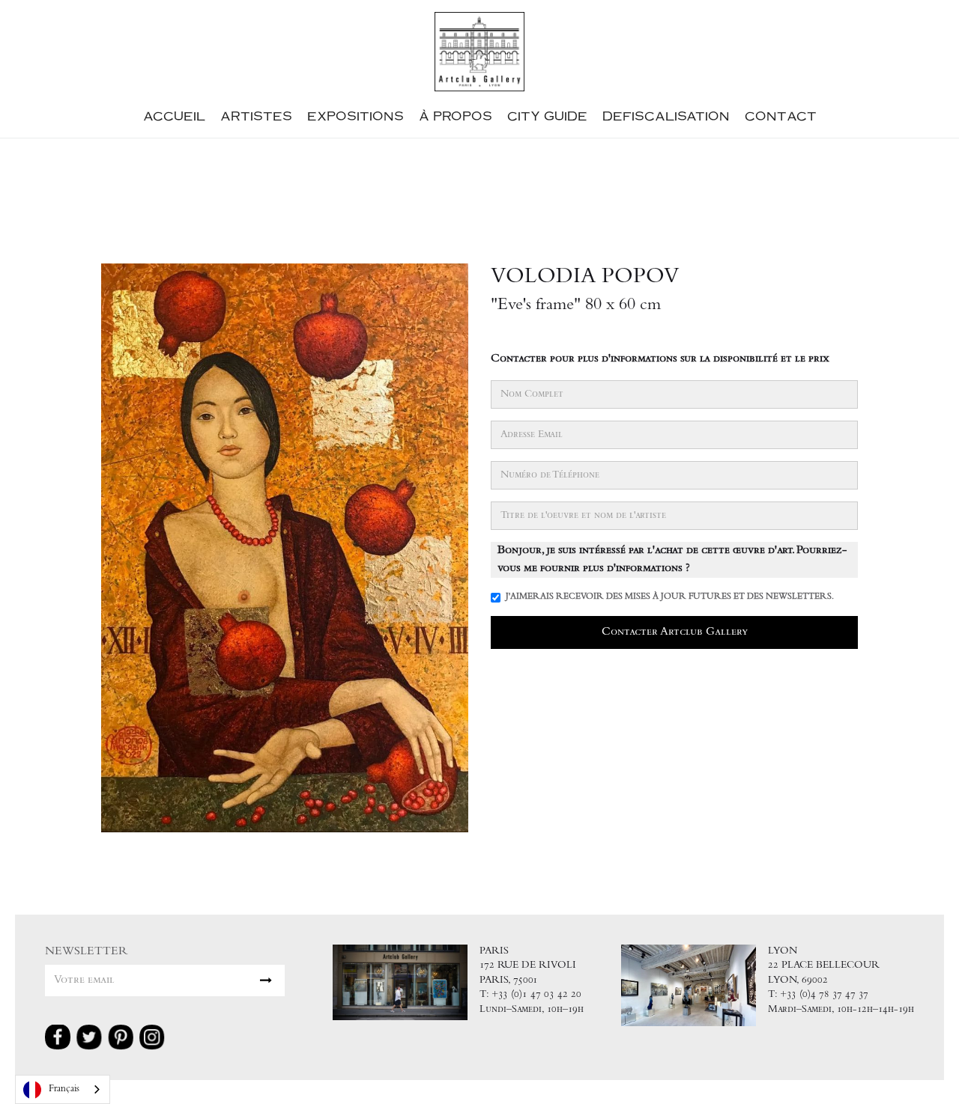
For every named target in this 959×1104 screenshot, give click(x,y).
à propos (455, 115)
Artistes (256, 115)
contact (781, 115)
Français (64, 1089)
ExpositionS (355, 115)
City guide (547, 115)
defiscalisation (666, 115)
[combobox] (62, 1089)
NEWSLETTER (86, 951)
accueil (174, 115)
